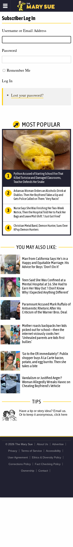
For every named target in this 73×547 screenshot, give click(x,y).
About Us (42, 444)
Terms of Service (31, 450)
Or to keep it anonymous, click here (43, 414)
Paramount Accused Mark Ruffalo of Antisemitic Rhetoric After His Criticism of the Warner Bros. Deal (46, 308)
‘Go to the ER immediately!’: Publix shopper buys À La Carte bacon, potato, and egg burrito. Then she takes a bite (45, 359)
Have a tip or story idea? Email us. (42, 411)
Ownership (27, 470)
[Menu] (5, 6)
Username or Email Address (24, 30)
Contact (43, 470)
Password (9, 50)
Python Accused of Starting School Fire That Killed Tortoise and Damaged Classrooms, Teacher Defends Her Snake (38, 178)
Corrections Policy (20, 464)
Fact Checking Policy (48, 464)
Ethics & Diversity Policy (46, 457)
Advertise (58, 444)
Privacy (12, 450)
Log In (7, 80)
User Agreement (18, 457)
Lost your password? (27, 95)
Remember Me (18, 70)
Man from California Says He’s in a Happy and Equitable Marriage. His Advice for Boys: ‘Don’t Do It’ (45, 262)
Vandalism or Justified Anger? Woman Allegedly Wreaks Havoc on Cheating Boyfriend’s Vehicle (46, 382)
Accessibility (53, 450)
